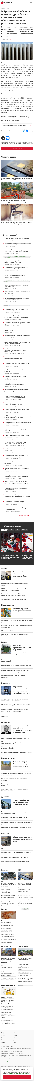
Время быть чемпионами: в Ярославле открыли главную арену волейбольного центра (18, 243)
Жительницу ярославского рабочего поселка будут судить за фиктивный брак (17, 323)
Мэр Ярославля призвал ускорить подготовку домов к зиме (25, 903)
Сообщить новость (17, 148)
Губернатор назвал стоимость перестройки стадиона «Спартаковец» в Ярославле (17, 410)
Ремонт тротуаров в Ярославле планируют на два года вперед (17, 390)
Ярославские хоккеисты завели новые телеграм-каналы (15, 377)
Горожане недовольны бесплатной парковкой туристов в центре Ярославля (17, 336)
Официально (17, 458)
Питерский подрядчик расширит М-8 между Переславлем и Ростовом (17, 298)
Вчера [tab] (17, 530)
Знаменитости (17, 319)
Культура (15, 270)
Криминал (16, 264)
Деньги (4, 642)
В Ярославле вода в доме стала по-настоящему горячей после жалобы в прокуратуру (25, 897)
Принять (17, 1077)
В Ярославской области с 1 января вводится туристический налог (25, 959)
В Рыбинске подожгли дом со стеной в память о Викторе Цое (18, 449)
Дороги (15, 288)
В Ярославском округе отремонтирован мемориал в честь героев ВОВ (8, 891)
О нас (3, 1035)
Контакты (4, 1040)
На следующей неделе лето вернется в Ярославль (15, 861)
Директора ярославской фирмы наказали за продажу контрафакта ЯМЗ (17, 342)
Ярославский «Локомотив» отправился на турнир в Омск (16, 329)
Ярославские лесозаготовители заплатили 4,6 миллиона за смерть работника (18, 357)
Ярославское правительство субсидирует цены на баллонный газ (18, 508)
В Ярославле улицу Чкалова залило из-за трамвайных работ (16, 310)
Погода (4, 833)
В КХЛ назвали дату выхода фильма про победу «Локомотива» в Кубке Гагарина (18, 416)
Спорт (15, 246)
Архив (3, 1042)
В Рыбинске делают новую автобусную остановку (15, 370)
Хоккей (15, 332)
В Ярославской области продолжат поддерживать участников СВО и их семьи (8, 903)
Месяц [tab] (4, 530)
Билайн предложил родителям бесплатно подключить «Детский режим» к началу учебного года (16, 350)
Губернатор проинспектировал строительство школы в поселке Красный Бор (18, 403)
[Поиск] (27, 2)
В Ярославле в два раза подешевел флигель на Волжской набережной (7, 967)
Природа (15, 504)
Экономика (16, 511)
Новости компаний (18, 353)
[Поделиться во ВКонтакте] (27, 130)
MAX (15, 1042)
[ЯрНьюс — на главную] (6, 2)
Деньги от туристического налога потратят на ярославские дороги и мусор (22, 649)
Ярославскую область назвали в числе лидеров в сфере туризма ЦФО (24, 973)
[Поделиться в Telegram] (23, 130)
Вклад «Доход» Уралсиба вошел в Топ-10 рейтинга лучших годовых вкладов (16, 442)
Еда (14, 295)
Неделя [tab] (11, 530)
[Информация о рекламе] (30, 257)
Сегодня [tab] (24, 530)
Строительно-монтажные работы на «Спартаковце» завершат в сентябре (15, 396)
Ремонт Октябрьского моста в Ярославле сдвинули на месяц (16, 285)
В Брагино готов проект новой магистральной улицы (16, 827)
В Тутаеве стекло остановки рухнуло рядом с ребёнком (17, 429)
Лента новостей (10, 235)
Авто (14, 339)
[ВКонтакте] (7, 138)
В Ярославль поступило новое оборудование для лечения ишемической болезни (8, 941)
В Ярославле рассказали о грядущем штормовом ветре (16, 849)
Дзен (15, 1040)
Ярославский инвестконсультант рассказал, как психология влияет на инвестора (15, 671)
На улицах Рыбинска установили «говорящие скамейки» (17, 462)
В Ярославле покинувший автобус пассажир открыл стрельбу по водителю (17, 261)
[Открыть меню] (31, 2)
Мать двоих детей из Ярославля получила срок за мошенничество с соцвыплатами (18, 274)
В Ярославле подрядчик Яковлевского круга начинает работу (17, 488)
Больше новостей (24, 515)
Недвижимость (6, 946)
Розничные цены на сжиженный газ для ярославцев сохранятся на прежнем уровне (17, 482)
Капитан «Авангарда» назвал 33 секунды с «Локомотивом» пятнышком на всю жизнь (17, 469)
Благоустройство (18, 393)
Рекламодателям (5, 1037)
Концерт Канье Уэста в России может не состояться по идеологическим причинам (16, 316)
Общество (16, 253)
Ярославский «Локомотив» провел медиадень (14, 599)
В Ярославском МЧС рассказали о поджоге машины (17, 364)
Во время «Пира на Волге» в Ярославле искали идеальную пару (18, 292)
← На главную (5, 228)
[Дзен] (3, 138)
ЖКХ (8, 8)
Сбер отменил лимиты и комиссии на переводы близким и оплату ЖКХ (25, 883)
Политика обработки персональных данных (11, 1061)
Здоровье (16, 360)
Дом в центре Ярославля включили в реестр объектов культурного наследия (8, 960)
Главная (3, 8)
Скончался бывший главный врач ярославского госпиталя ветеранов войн (16, 250)
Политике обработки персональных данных (19, 1073)
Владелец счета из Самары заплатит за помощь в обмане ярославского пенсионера (17, 495)
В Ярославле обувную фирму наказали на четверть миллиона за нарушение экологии (17, 456)
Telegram (16, 1035)
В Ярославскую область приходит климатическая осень (22, 839)
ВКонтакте (16, 1037)
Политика (16, 412)
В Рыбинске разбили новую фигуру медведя (17, 238)
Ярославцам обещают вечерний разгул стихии (14, 857)
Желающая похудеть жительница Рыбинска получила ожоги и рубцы (17, 436)
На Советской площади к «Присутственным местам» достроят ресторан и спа (7, 973)
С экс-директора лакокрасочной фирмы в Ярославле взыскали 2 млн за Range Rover (16, 475)
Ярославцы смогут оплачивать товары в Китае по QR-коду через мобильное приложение (25, 980)
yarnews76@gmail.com (10, 1059)
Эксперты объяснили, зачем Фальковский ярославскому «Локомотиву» (10, 557)
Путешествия (22, 946)
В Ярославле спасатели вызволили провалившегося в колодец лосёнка (15, 502)
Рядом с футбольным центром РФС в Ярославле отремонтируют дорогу (15, 383)
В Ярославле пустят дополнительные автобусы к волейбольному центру (18, 423)
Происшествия (17, 240)
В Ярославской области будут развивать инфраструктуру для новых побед (8, 897)
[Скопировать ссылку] (31, 130)
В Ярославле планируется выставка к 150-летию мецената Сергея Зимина (16, 268)
